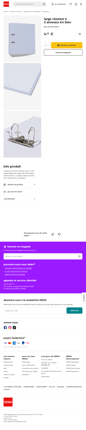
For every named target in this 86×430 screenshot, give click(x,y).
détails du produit (15, 184)
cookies (7, 389)
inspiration (25, 374)
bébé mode (8, 362)
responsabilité (41, 387)
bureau (6, 378)
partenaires (45, 377)
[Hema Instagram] (9, 327)
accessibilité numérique (12, 387)
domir (6, 371)
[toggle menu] (81, 4)
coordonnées (9, 199)
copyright (60, 387)
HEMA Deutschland (73, 368)
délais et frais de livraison (15, 274)
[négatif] (59, 234)
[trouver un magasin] (79, 256)
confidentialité (28, 387)
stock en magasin (63, 52)
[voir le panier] (76, 4)
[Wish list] (70, 4)
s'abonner (74, 310)
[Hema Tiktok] (14, 327)
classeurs (45, 11)
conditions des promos (30, 368)
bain (5, 368)
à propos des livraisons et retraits (18, 268)
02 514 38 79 (9, 284)
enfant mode (8, 365)
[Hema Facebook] (5, 327)
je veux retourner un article (16, 271)
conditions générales (74, 387)
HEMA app (26, 362)
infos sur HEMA (46, 360)
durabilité (44, 368)
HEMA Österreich (72, 371)
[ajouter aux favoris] (79, 34)
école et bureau (16, 11)
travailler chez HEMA (49, 363)
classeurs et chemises (32, 11)
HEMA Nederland (72, 362)
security (52, 387)
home (6, 11)
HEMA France (71, 365)
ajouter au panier (68, 45)
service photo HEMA (29, 371)
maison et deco (9, 374)
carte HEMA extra (28, 365)
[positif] (53, 234)
